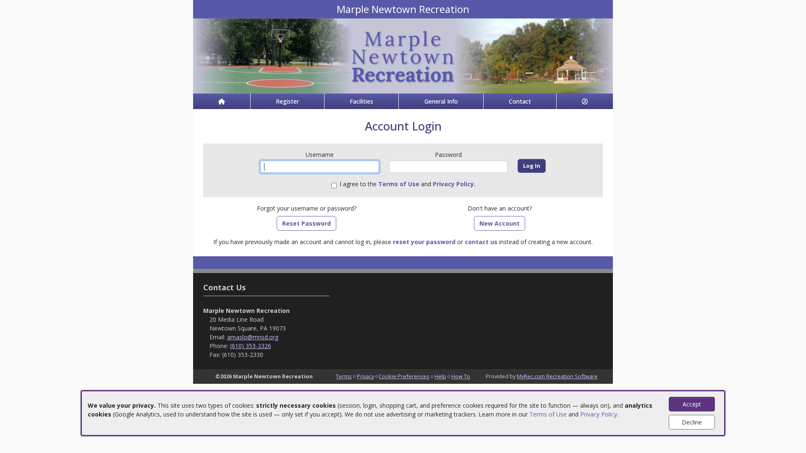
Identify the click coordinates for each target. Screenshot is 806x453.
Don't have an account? (500, 208)
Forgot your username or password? (306, 208)
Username (320, 155)
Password (448, 155)
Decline (692, 422)
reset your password (424, 242)
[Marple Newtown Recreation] (403, 55)
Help (440, 376)
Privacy (365, 376)
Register (287, 101)
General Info (441, 101)
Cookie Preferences (404, 376)
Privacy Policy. (454, 184)
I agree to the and (408, 184)
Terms (344, 376)
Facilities (361, 101)
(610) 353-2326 (250, 346)
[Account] (585, 101)
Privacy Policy (598, 414)
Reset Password (306, 223)
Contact (520, 101)
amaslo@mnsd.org (252, 337)
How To (460, 376)
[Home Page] (221, 101)
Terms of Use (548, 414)
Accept (692, 404)
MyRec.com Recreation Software (557, 376)
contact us (481, 242)
